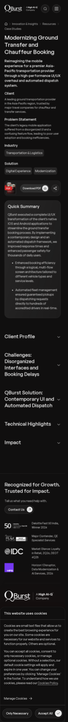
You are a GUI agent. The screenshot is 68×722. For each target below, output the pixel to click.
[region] (32, 657)
